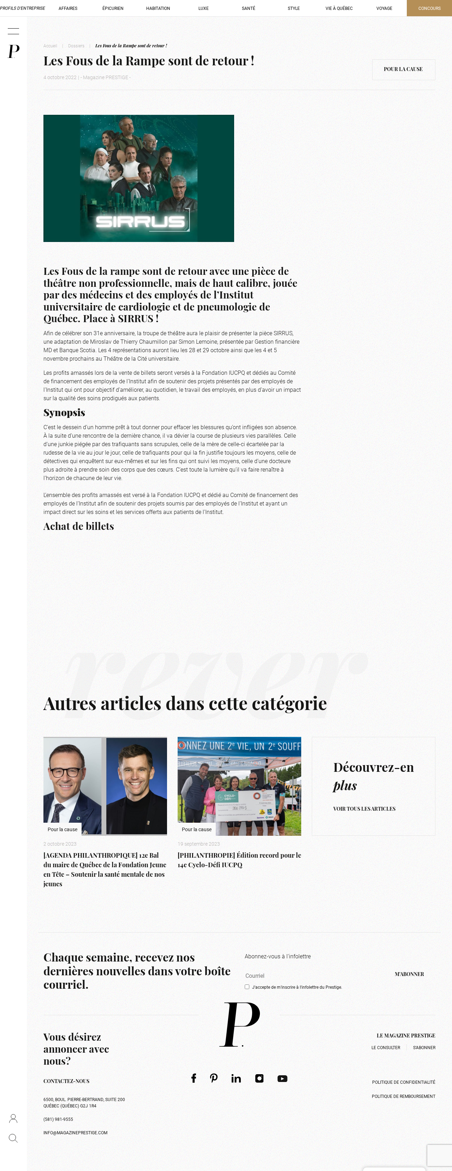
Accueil (50, 45)
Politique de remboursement (403, 1096)
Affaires (68, 8)
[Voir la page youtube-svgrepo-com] (282, 1078)
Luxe (203, 8)
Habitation (158, 8)
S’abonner (424, 1047)
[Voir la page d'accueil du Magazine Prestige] (239, 1025)
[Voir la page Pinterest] (214, 1078)
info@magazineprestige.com (75, 1132)
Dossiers (76, 45)
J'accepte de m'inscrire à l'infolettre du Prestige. (297, 987)
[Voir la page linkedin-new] (236, 1078)
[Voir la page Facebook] (193, 1078)
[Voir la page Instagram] (259, 1078)
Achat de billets (78, 527)
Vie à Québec (339, 8)
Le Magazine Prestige (406, 1036)
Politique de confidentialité (403, 1082)
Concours (429, 8)
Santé (248, 8)
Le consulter (385, 1047)
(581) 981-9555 (58, 1119)
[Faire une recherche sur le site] (13, 1138)
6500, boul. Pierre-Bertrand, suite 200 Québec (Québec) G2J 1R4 (84, 1102)
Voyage (384, 8)
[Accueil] (13, 51)
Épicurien (113, 8)
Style (294, 8)
